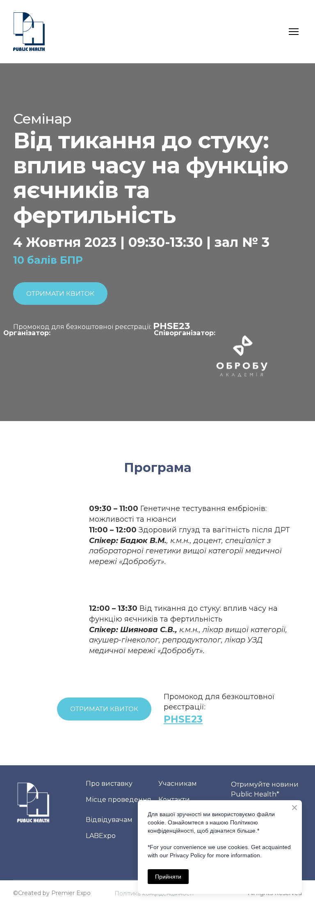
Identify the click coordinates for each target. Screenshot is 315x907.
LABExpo (101, 836)
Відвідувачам (109, 820)
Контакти (174, 799)
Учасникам (177, 783)
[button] (60, 293)
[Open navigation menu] (293, 31)
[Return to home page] (29, 31)
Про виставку (109, 783)
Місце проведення (118, 799)
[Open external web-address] (241, 355)
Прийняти (168, 876)
